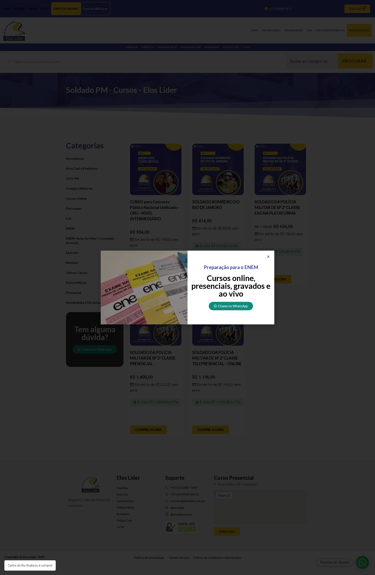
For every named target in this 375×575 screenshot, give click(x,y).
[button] (268, 256)
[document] (187, 287)
